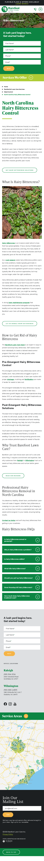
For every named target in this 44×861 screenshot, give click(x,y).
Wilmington (29, 460)
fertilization (29, 379)
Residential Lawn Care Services (14, 89)
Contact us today (8, 520)
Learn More (21, 4)
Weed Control (8, 92)
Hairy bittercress (8, 243)
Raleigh (20, 460)
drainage (10, 379)
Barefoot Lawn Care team (15, 345)
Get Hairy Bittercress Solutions (19, 170)
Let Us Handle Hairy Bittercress (19, 323)
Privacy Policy (8, 834)
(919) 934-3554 (9, 674)
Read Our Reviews (13, 475)
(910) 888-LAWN (10, 689)
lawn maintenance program (19, 302)
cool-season (10, 260)
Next (9, 68)
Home (6, 87)
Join (8, 814)
